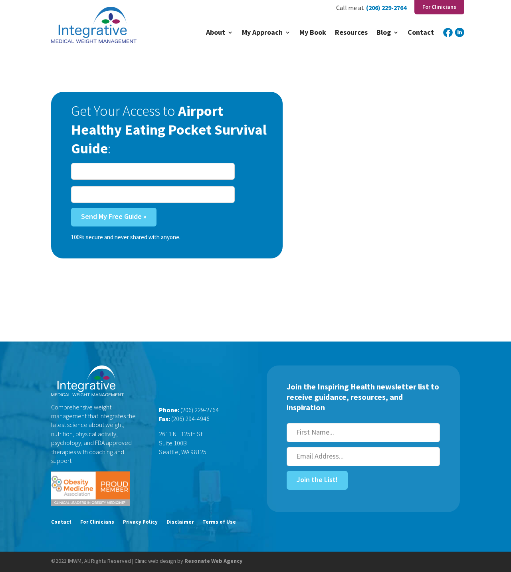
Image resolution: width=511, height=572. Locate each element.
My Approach (262, 33)
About (215, 33)
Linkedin (459, 37)
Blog (383, 33)
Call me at (350, 8)
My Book (312, 33)
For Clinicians (97, 522)
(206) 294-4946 (190, 419)
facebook (448, 37)
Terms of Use (219, 522)
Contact (421, 33)
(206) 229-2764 (386, 8)
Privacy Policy (140, 522)
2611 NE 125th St (180, 434)
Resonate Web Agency (213, 560)
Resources (351, 33)
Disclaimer (180, 522)
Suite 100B (173, 443)
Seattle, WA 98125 (182, 452)
